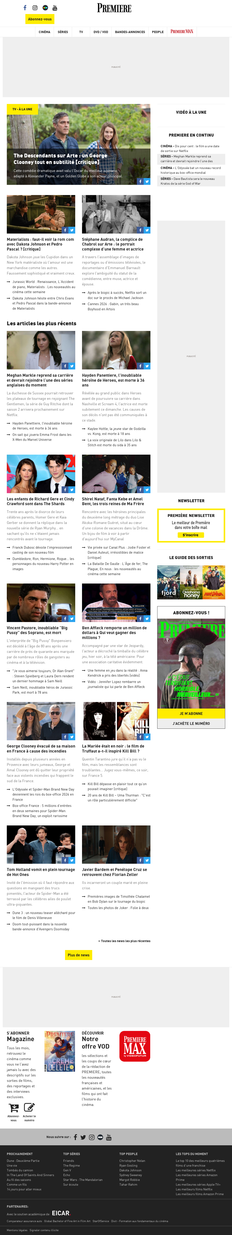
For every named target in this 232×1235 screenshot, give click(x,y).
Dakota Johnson (130, 1170)
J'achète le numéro (191, 723)
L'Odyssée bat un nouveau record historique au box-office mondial (191, 170)
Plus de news (78, 955)
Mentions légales (17, 1230)
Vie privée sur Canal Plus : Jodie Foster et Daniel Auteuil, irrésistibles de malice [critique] (119, 552)
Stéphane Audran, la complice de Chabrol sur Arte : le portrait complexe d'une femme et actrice (113, 244)
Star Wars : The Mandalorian (83, 1180)
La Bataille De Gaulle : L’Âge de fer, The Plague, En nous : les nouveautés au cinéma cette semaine (118, 569)
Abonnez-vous (40, 19)
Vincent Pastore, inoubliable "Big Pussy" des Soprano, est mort (37, 630)
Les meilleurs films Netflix (194, 1189)
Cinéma (44, 32)
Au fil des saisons (19, 1180)
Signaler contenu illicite (44, 1230)
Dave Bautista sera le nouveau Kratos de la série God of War (188, 181)
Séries (63, 32)
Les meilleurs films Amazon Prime (200, 1194)
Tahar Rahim (128, 1184)
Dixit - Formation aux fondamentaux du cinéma (139, 1221)
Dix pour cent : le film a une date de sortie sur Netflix (190, 148)
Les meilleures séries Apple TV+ (198, 1184)
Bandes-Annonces (130, 32)
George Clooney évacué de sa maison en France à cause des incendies (41, 748)
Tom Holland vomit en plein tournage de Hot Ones (41, 872)
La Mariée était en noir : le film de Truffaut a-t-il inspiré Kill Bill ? (113, 748)
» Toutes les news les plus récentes (124, 941)
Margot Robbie (129, 1180)
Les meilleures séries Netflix (196, 1170)
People (158, 32)
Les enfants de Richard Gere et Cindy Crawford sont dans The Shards (40, 501)
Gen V (67, 1170)
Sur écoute (70, 1184)
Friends (68, 1161)
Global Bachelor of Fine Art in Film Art (67, 1221)
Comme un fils (17, 1184)
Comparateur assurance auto (24, 1221)
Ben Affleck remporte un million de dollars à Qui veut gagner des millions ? (114, 632)
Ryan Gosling (128, 1165)
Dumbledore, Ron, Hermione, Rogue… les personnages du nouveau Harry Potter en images (43, 564)
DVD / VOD (101, 32)
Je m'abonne (191, 713)
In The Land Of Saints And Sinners (30, 1175)
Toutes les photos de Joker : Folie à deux (118, 908)
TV (81, 32)
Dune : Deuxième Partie (23, 1161)
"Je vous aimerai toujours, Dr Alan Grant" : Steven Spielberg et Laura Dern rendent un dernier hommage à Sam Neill (43, 676)
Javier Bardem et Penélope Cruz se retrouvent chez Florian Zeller (114, 872)
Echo (66, 1175)
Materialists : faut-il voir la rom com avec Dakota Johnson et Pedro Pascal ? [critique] (40, 244)
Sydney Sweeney (130, 1175)
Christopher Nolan (132, 1161)
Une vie (12, 1165)
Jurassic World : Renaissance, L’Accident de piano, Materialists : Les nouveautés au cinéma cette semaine (43, 287)
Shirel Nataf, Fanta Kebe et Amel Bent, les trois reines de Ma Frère (113, 501)
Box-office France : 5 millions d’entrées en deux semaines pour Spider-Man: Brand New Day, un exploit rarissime (41, 810)
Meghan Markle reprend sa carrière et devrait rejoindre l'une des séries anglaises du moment (40, 380)
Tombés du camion (20, 1170)
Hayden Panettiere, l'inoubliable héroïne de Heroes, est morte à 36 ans (113, 380)
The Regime (71, 1165)
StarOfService (101, 1221)
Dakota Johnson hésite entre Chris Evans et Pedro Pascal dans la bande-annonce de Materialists (43, 303)
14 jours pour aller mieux (24, 1189)
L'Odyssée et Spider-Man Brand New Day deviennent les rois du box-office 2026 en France (43, 794)
